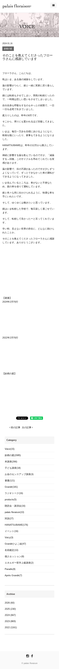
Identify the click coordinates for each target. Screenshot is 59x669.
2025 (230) (10, 609)
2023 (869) (10, 621)
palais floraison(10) (14, 512)
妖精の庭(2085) (13, 455)
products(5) (11, 499)
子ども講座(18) (13, 467)
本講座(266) (11, 461)
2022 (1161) (11, 627)
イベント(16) (11, 531)
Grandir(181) (11, 486)
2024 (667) (10, 615)
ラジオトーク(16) (14, 493)
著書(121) (10, 480)
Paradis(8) (10, 569)
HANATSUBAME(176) (16, 524)
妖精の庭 (8, 49)
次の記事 (27, 427)
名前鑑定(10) (11, 550)
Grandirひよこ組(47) (15, 543)
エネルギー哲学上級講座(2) (19, 562)
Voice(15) (9, 449)
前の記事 (15, 427)
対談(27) (9, 518)
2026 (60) (9, 602)
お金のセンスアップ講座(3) (19, 474)
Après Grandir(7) (13, 575)
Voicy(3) (9, 537)
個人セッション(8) (14, 556)
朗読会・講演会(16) (15, 505)
